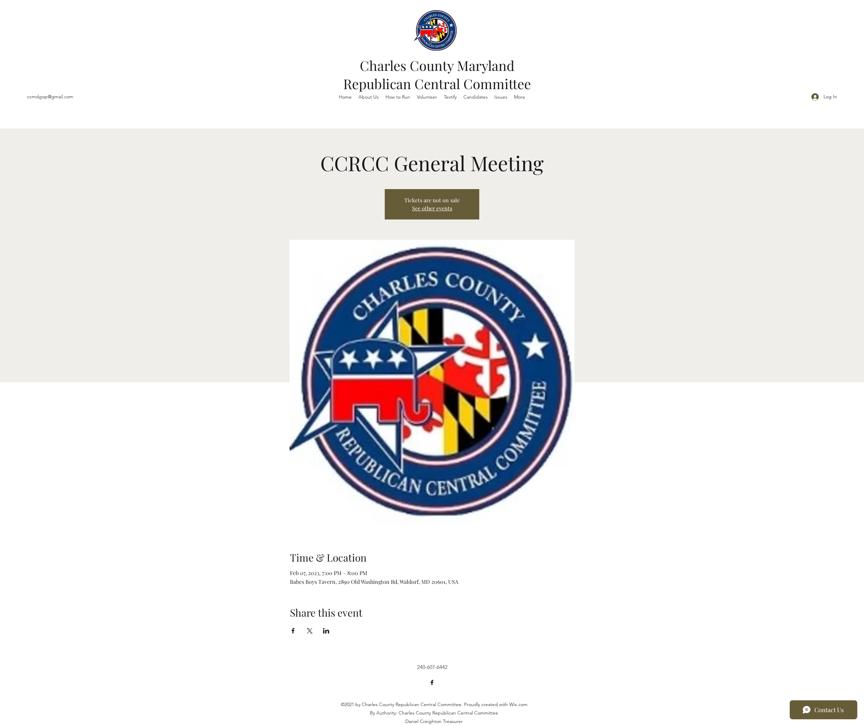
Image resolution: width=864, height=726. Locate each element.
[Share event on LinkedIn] (326, 630)
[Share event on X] (309, 630)
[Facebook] (432, 682)
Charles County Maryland (437, 65)
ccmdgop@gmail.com (50, 97)
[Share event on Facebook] (293, 630)
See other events (432, 208)
